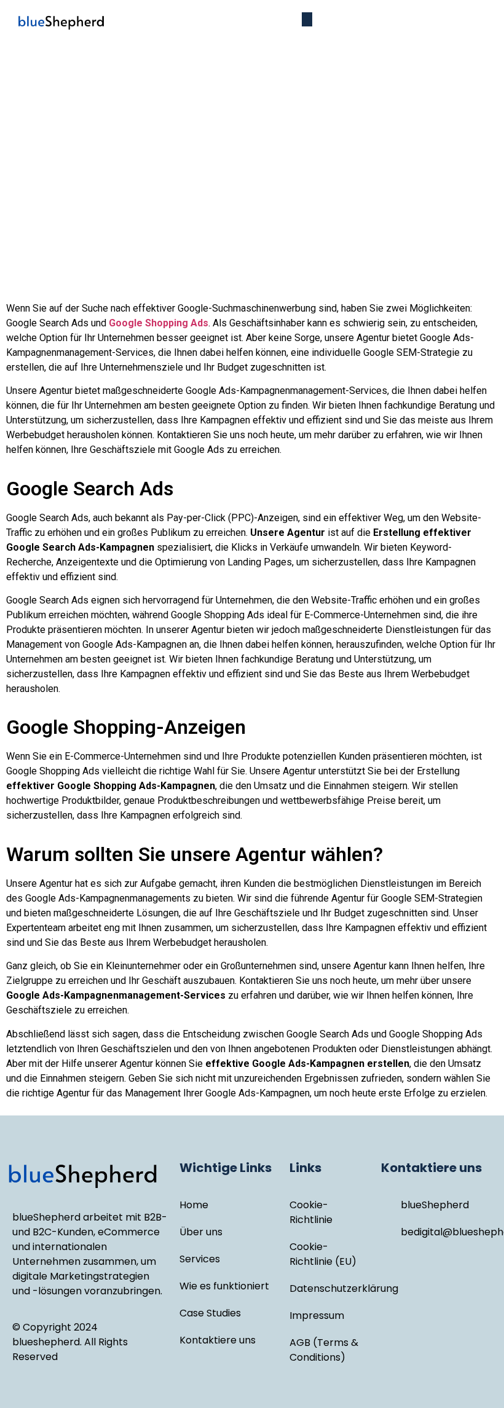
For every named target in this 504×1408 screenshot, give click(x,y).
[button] (307, 19)
